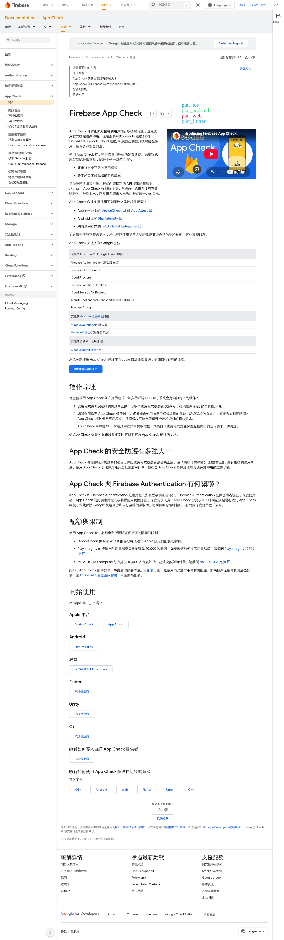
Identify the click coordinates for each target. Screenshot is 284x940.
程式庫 (65, 884)
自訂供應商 (81, 759)
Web (125, 789)
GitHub (65, 891)
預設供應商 (81, 691)
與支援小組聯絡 (212, 864)
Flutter (147, 789)
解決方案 (88, 5)
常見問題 (208, 897)
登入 (276, 5)
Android (101, 789)
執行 (65, 5)
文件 (104, 5)
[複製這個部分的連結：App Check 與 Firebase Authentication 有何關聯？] (225, 484)
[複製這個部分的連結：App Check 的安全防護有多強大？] (175, 451)
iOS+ (77, 789)
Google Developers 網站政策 (222, 827)
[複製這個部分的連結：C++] (81, 726)
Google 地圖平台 (91, 316)
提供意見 (245, 68)
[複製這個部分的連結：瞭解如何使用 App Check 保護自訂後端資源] (155, 771)
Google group (211, 877)
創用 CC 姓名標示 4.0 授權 (128, 827)
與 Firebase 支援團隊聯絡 (98, 575)
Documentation (20, 18)
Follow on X (139, 877)
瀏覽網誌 (137, 864)
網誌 (242, 5)
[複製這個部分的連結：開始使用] (100, 592)
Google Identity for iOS (86, 350)
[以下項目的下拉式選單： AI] (52, 27)
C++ (191, 789)
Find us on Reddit (143, 871)
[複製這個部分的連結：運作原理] (100, 387)
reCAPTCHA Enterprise (119, 226)
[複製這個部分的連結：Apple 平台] (94, 614)
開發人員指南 (69, 864)
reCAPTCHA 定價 (213, 562)
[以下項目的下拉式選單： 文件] (112, 5)
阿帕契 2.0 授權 (175, 827)
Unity (170, 789)
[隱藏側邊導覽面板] (50, 932)
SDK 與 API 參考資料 (74, 871)
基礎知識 (24, 27)
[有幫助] (247, 57)
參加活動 (137, 891)
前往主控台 (259, 5)
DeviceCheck (111, 211)
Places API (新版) (81, 332)
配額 (150, 570)
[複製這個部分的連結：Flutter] (86, 682)
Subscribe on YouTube (146, 884)
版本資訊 (208, 884)
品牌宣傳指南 (211, 891)
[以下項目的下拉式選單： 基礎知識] (35, 27)
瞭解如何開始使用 (86, 369)
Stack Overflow (212, 871)
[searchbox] (28, 40)
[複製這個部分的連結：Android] (89, 637)
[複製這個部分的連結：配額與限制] (106, 522)
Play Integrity (108, 218)
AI (45, 27)
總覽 (8, 27)
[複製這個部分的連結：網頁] (82, 659)
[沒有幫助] (253, 57)
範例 (121, 27)
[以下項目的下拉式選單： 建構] (54, 5)
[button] (24, 65)
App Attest (139, 211)
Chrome (132, 914)
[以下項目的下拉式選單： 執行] (73, 5)
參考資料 (105, 27)
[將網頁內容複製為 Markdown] (162, 113)
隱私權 (75, 931)
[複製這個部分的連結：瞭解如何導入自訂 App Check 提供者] (142, 749)
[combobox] (170, 5)
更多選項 (126, 5)
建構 (46, 5)
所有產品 (209, 914)
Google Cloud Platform (180, 914)
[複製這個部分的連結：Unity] (83, 704)
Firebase (74, 57)
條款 (64, 931)
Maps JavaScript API (84, 325)
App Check (52, 18)
